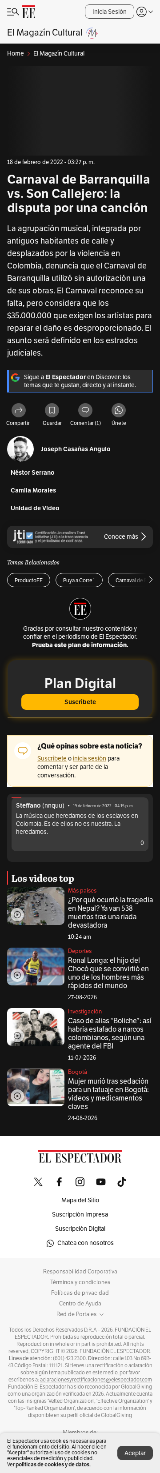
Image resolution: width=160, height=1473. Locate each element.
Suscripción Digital (80, 1229)
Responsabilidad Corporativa (80, 1272)
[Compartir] (19, 411)
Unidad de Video (35, 508)
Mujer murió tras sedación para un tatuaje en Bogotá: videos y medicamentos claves (108, 1094)
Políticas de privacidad (80, 1293)
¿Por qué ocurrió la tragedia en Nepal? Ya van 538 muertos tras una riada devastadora (110, 913)
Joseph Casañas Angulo (76, 449)
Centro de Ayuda (80, 1304)
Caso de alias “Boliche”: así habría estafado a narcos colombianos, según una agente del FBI (110, 1034)
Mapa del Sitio (80, 1200)
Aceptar (135, 1453)
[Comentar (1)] (85, 411)
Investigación (85, 1011)
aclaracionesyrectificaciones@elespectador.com (96, 1380)
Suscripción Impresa (80, 1214)
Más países (82, 890)
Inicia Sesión (109, 12)
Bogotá (77, 1072)
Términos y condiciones (80, 1282)
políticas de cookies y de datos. (53, 1464)
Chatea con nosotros (85, 1243)
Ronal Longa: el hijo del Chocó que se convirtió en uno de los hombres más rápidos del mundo (108, 973)
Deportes (80, 951)
